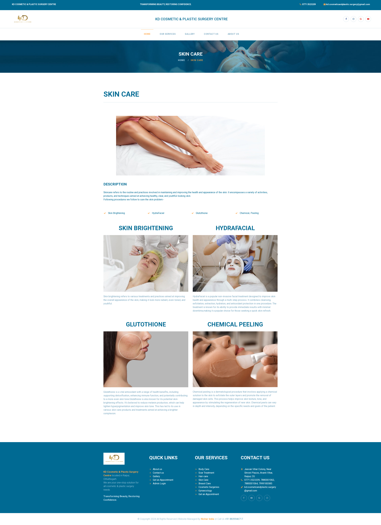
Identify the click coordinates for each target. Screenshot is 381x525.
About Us (233, 34)
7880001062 (267, 479)
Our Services (168, 34)
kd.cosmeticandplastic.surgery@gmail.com (348, 4)
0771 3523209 (309, 4)
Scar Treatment (206, 472)
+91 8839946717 (234, 519)
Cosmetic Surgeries (209, 487)
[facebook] (346, 19)
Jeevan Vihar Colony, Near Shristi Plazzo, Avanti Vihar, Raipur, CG (258, 473)
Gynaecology (205, 490)
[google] (361, 19)
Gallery (190, 34)
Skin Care (203, 479)
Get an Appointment (163, 479)
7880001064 (251, 483)
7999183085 (265, 483)
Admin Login (159, 483)
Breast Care (205, 483)
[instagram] (353, 19)
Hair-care (203, 476)
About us (157, 469)
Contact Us (211, 34)
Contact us (158, 472)
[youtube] (368, 19)
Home (147, 34)
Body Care (204, 469)
